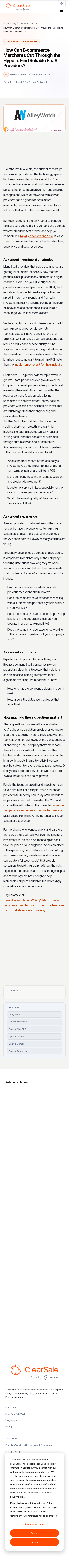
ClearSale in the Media (29, 23)
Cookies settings (34, 1523)
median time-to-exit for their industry (38, 364)
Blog (14, 23)
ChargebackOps (13, 1451)
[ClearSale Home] (17, 6)
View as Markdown (18, 1021)
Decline (35, 1541)
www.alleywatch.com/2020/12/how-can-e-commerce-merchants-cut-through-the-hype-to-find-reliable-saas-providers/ (33, 905)
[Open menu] (61, 10)
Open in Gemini (16, 1044)
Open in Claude (16, 1036)
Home (6, 23)
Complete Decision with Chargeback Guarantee (28, 1445)
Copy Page (14, 1014)
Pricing (8, 1426)
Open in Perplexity (18, 1051)
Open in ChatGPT (17, 1029)
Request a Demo (32, 966)
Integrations (11, 1420)
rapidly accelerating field (36, 236)
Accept (34, 1532)
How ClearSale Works (15, 1414)
